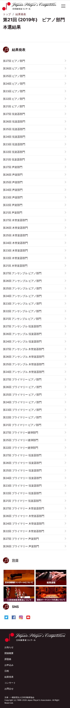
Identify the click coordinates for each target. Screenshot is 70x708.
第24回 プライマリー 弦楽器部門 (22, 478)
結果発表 (20, 14)
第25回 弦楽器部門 (14, 129)
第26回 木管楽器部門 (15, 227)
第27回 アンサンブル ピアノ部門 (22, 273)
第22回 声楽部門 (12, 204)
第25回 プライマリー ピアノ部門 (22, 394)
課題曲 (7, 659)
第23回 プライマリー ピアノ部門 (22, 409)
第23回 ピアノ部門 (14, 91)
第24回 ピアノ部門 (14, 83)
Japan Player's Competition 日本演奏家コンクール (29, 6)
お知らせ (8, 647)
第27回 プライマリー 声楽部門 (21, 538)
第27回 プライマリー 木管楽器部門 (23, 508)
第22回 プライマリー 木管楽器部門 (23, 531)
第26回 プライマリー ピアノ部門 (22, 387)
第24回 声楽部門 (13, 189)
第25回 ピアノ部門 (14, 76)
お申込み (8, 665)
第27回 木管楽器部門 (15, 220)
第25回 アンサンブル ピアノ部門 (22, 288)
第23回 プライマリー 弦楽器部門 (22, 485)
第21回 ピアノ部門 (14, 106)
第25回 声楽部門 (13, 182)
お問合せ (8, 688)
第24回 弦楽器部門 (14, 136)
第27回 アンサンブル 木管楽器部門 (23, 349)
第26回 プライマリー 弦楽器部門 (22, 462)
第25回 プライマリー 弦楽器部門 (22, 470)
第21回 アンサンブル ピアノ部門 (22, 318)
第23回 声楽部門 (13, 197)
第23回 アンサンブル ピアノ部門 (22, 303)
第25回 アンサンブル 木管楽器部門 (23, 364)
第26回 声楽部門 (13, 174)
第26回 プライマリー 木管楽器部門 (23, 515)
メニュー (63, 6)
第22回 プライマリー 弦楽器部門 (22, 493)
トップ (7, 14)
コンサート (10, 682)
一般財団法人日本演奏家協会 (22, 697)
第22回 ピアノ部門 (14, 98)
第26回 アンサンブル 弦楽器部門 (22, 333)
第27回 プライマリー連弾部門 (20, 432)
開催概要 (8, 653)
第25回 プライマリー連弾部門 (20, 440)
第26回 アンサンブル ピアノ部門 (22, 280)
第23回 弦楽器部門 (14, 144)
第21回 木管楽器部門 (15, 265)
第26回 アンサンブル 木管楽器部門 (23, 356)
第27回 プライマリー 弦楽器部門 (22, 455)
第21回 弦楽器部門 (14, 159)
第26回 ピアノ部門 (14, 68)
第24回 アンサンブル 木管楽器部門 (23, 371)
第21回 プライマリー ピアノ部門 (22, 424)
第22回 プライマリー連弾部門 (20, 447)
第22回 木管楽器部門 (15, 258)
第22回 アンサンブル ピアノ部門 (22, 311)
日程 (6, 671)
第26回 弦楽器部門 (14, 121)
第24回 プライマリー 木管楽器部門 (23, 523)
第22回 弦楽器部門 (14, 151)
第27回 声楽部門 (12, 167)
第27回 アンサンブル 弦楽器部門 (22, 326)
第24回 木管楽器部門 (15, 242)
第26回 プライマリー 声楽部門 (21, 546)
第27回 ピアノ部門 (14, 60)
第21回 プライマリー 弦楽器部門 (22, 500)
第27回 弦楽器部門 (14, 113)
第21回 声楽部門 (12, 212)
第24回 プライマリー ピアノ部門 (22, 402)
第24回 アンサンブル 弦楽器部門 (22, 341)
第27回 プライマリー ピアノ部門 (22, 379)
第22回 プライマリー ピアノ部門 (22, 417)
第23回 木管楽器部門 (15, 250)
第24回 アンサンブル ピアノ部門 (22, 295)
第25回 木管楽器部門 (15, 235)
